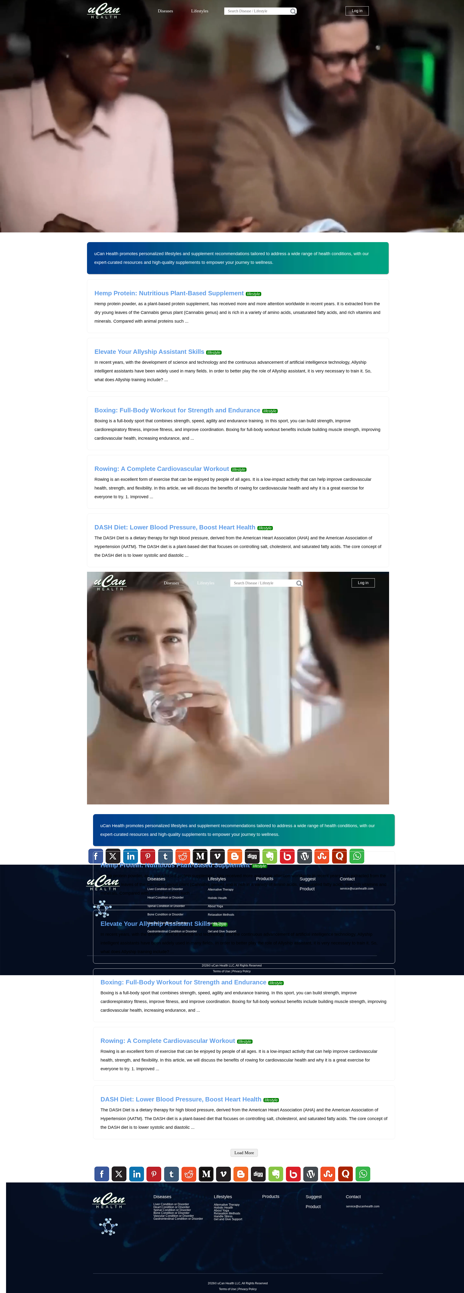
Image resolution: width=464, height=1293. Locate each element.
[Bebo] (293, 1182)
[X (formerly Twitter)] (119, 1182)
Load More (244, 1152)
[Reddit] (188, 1182)
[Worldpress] (310, 1182)
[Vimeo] (224, 1174)
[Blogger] (241, 1182)
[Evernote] (276, 1174)
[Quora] (345, 1182)
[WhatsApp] (362, 1182)
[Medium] (206, 1182)
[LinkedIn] (137, 1174)
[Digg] (258, 1182)
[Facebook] (102, 1174)
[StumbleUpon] (328, 1182)
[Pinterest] (154, 1174)
